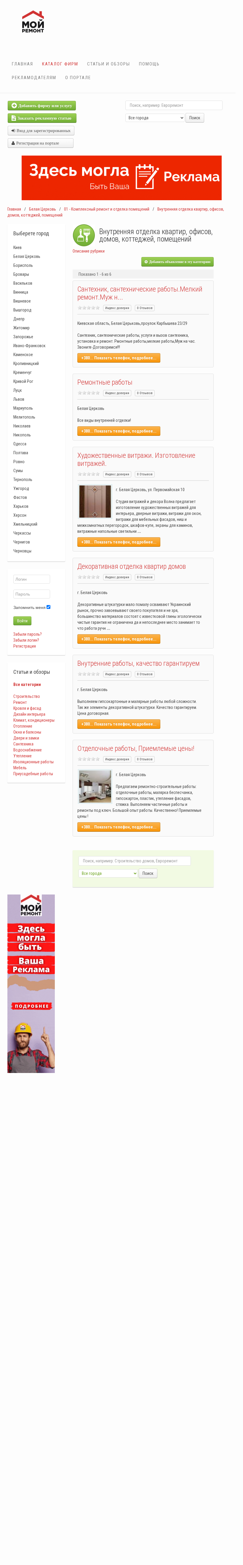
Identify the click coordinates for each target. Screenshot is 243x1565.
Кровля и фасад (27, 708)
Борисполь (23, 265)
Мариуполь (23, 408)
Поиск (194, 117)
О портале (78, 77)
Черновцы (22, 551)
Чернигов (21, 542)
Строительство (26, 696)
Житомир (21, 327)
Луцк (17, 390)
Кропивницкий (26, 363)
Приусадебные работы (33, 773)
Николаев (22, 426)
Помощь (149, 64)
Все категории (27, 684)
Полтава (20, 452)
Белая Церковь (42, 209)
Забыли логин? (26, 640)
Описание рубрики (89, 251)
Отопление (22, 726)
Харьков (20, 506)
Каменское (23, 354)
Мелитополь (24, 417)
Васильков (22, 283)
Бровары (21, 274)
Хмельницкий (25, 524)
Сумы (18, 470)
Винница (20, 292)
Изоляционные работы (33, 761)
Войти (22, 620)
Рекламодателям (34, 77)
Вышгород (22, 310)
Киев (17, 247)
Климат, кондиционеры (34, 720)
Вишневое (22, 301)
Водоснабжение (27, 750)
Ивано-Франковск (29, 345)
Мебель (20, 767)
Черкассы (22, 533)
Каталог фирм (60, 64)
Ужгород (21, 488)
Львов (18, 399)
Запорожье (23, 336)
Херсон (19, 515)
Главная (22, 64)
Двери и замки (26, 738)
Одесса (19, 443)
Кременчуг (22, 372)
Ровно (19, 461)
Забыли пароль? (27, 634)
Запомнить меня (29, 607)
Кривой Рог (23, 381)
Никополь (22, 435)
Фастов (20, 497)
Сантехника (23, 744)
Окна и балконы (27, 732)
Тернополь (22, 479)
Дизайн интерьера (29, 714)
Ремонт (20, 702)
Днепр (19, 319)
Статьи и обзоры (108, 64)
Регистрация (24, 646)
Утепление (22, 755)
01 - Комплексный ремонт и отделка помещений (106, 209)
